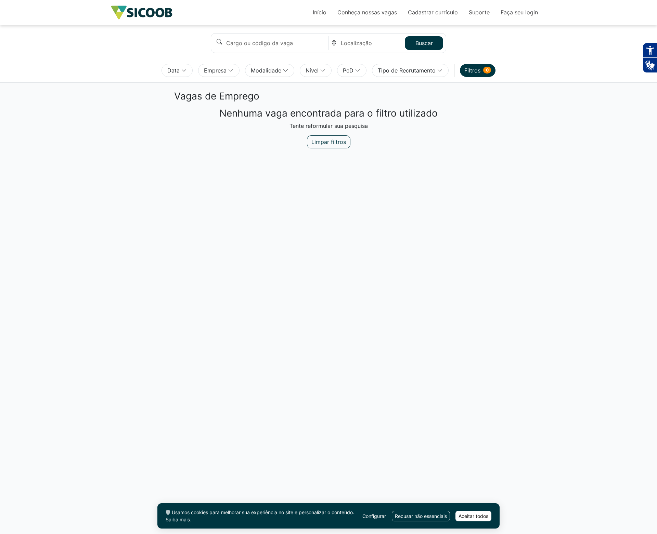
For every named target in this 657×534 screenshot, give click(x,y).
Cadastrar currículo (433, 12)
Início (319, 12)
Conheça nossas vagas (367, 12)
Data (174, 70)
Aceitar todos (473, 516)
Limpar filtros (328, 141)
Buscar (424, 43)
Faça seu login (519, 12)
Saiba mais (178, 519)
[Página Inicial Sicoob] (141, 12)
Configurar (374, 516)
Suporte (479, 12)
